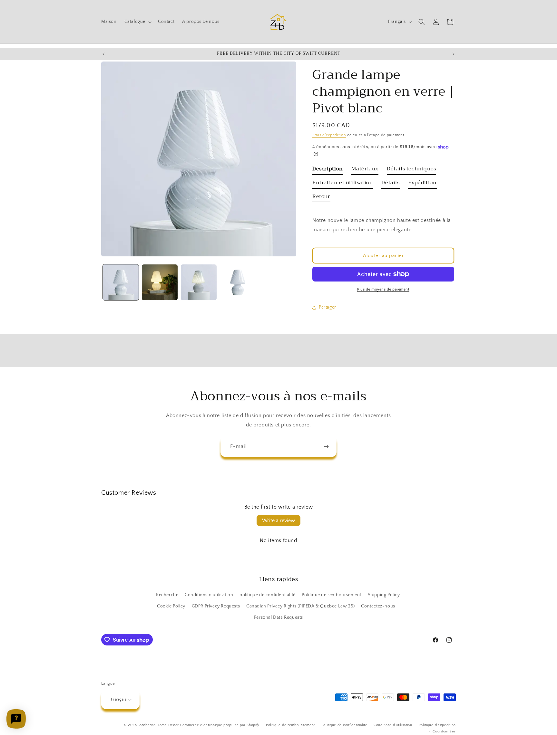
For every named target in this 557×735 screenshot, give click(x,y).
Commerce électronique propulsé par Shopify (219, 725)
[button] (137, 21)
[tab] (327, 170)
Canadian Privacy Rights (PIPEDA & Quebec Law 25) (300, 606)
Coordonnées (444, 731)
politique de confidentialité (267, 594)
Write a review (278, 520)
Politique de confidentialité (344, 725)
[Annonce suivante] (453, 54)
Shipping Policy (384, 594)
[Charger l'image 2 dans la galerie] (160, 282)
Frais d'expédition (329, 135)
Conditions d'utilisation (209, 594)
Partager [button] (327, 307)
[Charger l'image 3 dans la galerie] (199, 282)
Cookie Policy (171, 606)
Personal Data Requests (278, 617)
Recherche (167, 594)
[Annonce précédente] (103, 54)
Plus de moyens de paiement (383, 289)
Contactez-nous (378, 606)
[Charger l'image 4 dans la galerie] (238, 282)
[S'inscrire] (326, 446)
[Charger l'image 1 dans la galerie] (121, 282)
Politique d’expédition (437, 725)
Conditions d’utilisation (393, 725)
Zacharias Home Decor (159, 725)
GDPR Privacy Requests (216, 606)
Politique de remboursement (331, 594)
